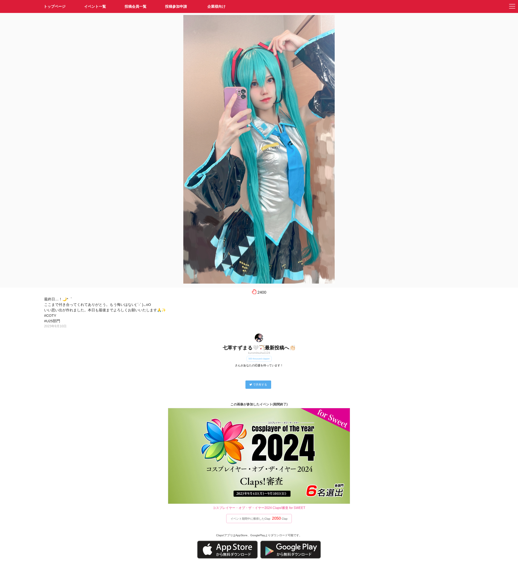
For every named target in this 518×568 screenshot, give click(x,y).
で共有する (260, 384)
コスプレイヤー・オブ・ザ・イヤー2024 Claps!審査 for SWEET (259, 508)
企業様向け (216, 6)
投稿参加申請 (176, 6)
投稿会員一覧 (135, 6)
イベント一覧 (95, 6)
